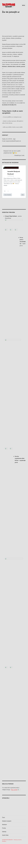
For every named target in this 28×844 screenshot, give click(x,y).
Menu (23, 5)
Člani (3, 817)
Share (23, 194)
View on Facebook (7, 194)
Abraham (4, 824)
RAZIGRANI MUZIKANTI (7, 839)
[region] (9, 806)
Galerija (4, 831)
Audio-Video (5, 835)
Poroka (4, 828)
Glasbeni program (6, 821)
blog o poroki (14, 789)
